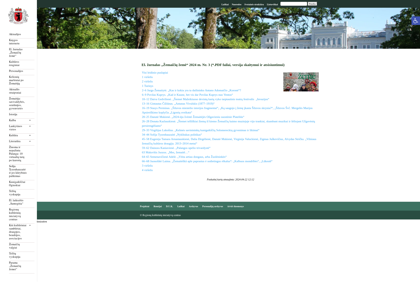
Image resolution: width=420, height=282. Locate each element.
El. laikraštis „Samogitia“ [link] (16, 202)
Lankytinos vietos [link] (15, 127)
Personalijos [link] (16, 71)
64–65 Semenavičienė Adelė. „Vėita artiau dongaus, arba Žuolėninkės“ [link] (184, 156)
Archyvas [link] (193, 206)
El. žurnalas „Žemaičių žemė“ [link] (16, 53)
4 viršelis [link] (147, 170)
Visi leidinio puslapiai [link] (155, 72)
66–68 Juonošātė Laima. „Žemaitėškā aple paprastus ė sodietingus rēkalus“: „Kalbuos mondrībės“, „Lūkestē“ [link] (207, 161)
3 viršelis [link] (147, 165)
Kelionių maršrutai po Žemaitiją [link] (16, 80)
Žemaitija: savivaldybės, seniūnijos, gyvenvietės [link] (17, 103)
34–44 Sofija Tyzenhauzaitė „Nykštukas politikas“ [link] (172, 134)
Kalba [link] (12, 120)
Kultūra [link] (13, 135)
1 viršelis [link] (147, 77)
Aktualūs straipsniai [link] (15, 91)
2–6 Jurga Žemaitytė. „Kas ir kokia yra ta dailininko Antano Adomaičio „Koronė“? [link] (191, 90)
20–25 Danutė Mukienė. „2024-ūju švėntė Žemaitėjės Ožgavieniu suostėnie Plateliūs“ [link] (193, 117)
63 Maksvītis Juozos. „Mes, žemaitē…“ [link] (165, 152)
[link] (415, 20)
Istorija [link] (13, 114)
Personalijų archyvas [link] (212, 206)
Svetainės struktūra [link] (254, 4)
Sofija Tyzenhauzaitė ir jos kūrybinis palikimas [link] (18, 171)
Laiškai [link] (225, 4)
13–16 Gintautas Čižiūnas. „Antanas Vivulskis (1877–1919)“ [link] (178, 103)
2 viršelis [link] (147, 81)
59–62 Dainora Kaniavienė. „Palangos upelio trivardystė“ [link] (176, 148)
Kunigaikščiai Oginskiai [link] (17, 183)
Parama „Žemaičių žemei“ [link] (15, 266)
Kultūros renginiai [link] (14, 63)
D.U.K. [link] (169, 206)
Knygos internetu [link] (14, 41)
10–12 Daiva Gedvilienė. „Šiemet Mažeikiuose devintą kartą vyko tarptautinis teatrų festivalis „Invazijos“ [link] (205, 99)
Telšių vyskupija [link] (14, 192)
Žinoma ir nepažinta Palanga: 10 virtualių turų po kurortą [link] (16, 153)
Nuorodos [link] (236, 4)
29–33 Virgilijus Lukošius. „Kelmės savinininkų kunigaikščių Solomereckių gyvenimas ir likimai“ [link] (200, 130)
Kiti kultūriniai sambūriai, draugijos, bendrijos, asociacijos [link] (17, 232)
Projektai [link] (144, 206)
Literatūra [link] (15, 141)
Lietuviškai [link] (272, 4)
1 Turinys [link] (147, 85)
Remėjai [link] (158, 206)
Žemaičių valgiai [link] (14, 246)
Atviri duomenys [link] (235, 206)
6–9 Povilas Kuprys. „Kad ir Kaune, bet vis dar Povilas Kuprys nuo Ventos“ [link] (187, 94)
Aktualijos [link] (15, 34)
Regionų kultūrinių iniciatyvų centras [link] (15, 214)
